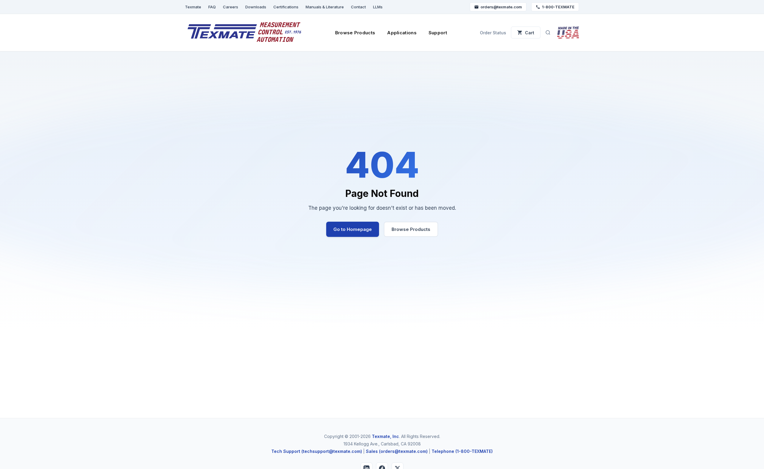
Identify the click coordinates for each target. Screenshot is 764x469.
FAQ (212, 6)
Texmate (193, 6)
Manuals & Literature (325, 6)
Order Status (493, 32)
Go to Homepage (352, 229)
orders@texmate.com (501, 6)
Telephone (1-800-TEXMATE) (462, 451)
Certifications (285, 6)
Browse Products (355, 33)
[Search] (548, 32)
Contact (358, 6)
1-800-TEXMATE (558, 6)
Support (438, 33)
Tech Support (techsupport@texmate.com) (316, 451)
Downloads (255, 6)
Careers (230, 6)
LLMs (378, 6)
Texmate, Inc (385, 436)
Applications (402, 33)
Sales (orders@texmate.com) (397, 451)
